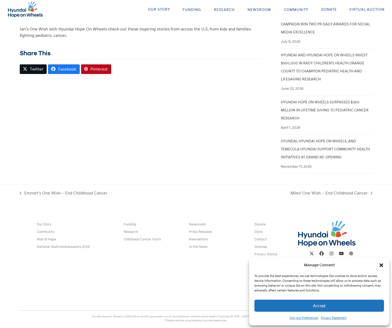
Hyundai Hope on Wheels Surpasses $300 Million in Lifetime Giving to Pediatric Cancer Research (325, 110)
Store (258, 232)
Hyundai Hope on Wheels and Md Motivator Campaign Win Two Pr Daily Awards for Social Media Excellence (325, 24)
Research (131, 232)
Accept (319, 305)
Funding (130, 224)
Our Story (44, 224)
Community (46, 232)
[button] (381, 265)
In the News (198, 247)
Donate (260, 224)
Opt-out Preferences (304, 318)
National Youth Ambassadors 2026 (63, 247)
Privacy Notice (265, 254)
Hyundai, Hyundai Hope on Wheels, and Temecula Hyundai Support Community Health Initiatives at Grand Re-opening (325, 149)
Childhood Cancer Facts (142, 239)
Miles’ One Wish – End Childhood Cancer (329, 193)
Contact (260, 239)
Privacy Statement (333, 318)
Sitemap (260, 247)
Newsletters (198, 239)
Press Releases (200, 232)
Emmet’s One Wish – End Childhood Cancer (64, 193)
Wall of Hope (46, 239)
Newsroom (197, 224)
